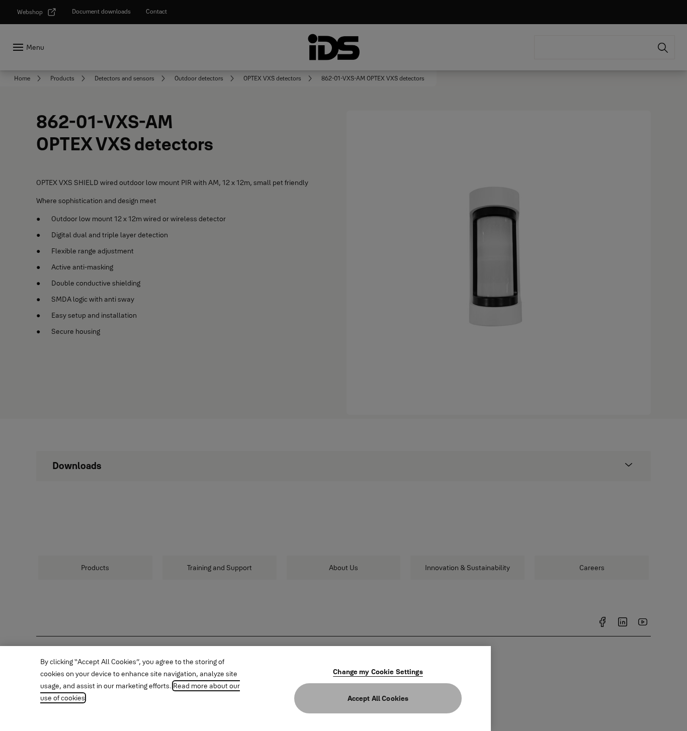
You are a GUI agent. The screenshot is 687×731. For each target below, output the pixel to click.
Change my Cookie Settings (378, 671)
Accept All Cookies (378, 698)
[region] (245, 688)
